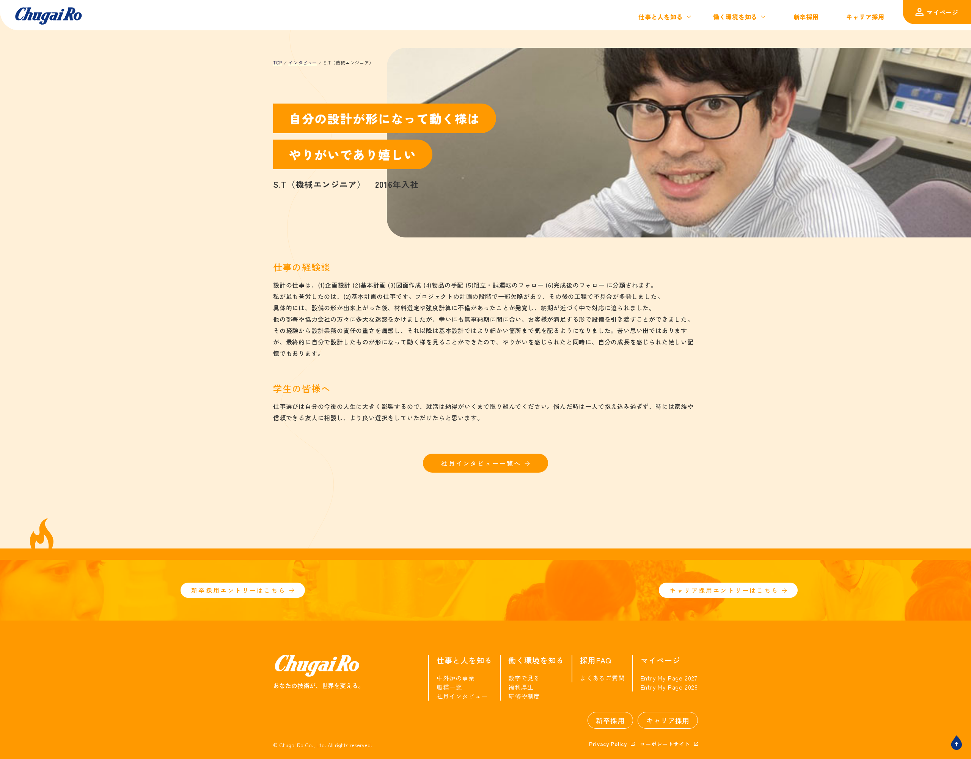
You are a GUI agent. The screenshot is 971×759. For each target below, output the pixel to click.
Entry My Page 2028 (669, 686)
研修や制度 (524, 696)
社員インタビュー (462, 696)
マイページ (942, 12)
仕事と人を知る (660, 16)
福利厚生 (521, 686)
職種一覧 (449, 686)
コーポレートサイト (665, 744)
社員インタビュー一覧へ (481, 463)
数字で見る (524, 677)
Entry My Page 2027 (669, 677)
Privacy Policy (608, 744)
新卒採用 (806, 16)
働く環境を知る (735, 16)
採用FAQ (595, 660)
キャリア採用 (865, 16)
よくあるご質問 (602, 677)
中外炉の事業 (456, 677)
